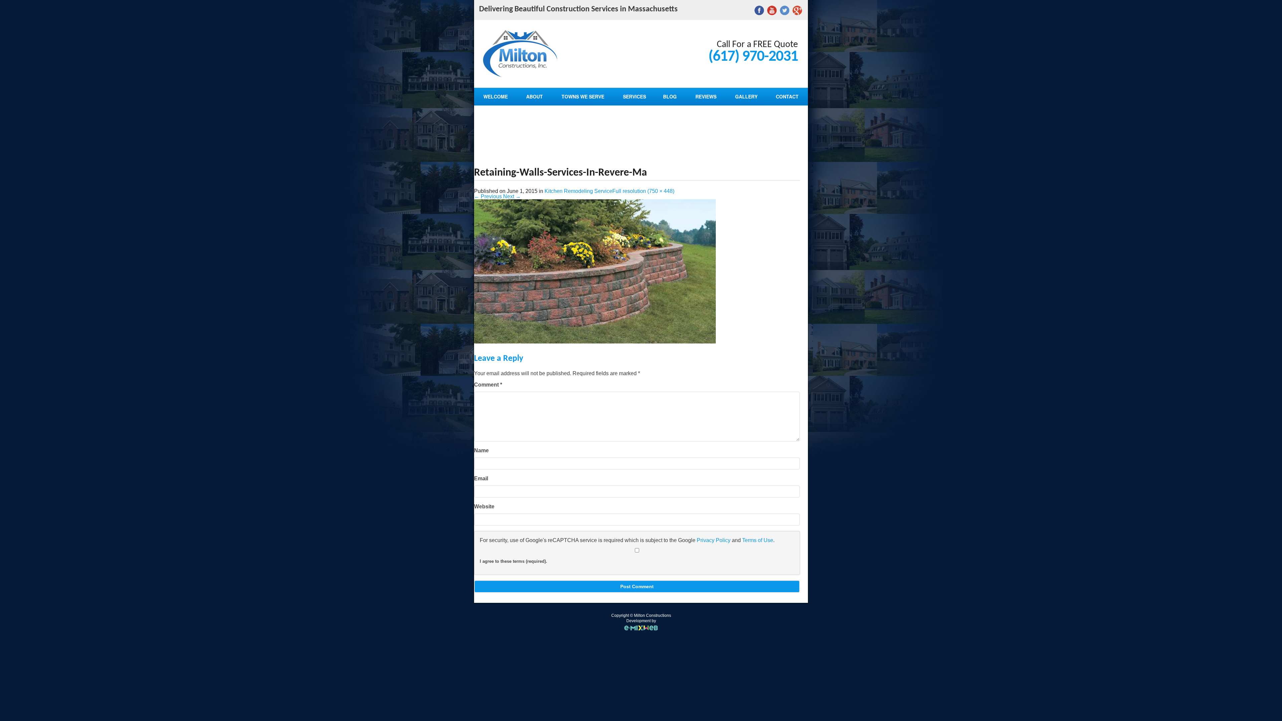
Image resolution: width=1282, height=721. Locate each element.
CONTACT (787, 96)
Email (481, 478)
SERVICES (634, 96)
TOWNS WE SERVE (583, 96)
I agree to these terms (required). (513, 561)
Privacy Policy (713, 540)
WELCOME (495, 96)
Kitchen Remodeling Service (578, 191)
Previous (488, 196)
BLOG (670, 96)
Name (481, 450)
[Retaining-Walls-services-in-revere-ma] (595, 341)
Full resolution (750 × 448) (643, 191)
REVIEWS (705, 96)
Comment (488, 385)
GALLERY (746, 96)
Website (484, 506)
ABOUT (534, 96)
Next (512, 196)
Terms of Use (757, 540)
